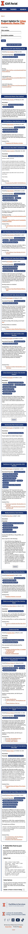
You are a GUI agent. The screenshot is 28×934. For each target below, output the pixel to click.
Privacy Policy (8, 926)
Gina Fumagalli (10, 575)
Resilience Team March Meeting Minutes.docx (15, 289)
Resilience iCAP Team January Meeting (14, 295)
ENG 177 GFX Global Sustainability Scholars (13, 640)
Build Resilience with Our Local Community (13, 523)
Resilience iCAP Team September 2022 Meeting (14, 465)
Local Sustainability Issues (9, 480)
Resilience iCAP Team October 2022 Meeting (14, 334)
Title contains (5, 30)
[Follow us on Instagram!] (13, 921)
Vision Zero (18, 198)
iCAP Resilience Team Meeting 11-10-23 (14, 187)
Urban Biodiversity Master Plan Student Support (14, 373)
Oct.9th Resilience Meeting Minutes (14, 837)
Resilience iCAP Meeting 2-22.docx (14, 143)
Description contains (7, 35)
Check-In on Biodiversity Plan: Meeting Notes (14, 602)
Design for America (7, 530)
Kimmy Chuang (10, 663)
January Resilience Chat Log (12, 703)
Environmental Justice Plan (9, 478)
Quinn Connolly (10, 151)
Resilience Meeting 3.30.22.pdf (13, 596)
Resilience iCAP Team (19, 54)
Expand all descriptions (14, 44)
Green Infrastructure (8, 271)
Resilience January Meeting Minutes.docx (16, 329)
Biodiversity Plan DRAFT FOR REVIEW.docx (16, 183)
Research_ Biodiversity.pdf (12, 653)
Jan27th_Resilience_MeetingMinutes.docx (16, 701)
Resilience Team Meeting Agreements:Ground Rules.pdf (16, 507)
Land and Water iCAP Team (9, 387)
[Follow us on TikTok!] (22, 921)
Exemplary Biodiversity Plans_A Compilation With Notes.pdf (16, 650)
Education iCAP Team (20, 385)
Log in (13, 929)
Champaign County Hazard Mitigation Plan (13, 800)
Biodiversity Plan (14, 629)
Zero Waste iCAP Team (8, 389)
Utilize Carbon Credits (8, 198)
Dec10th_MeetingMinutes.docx (13, 738)
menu (4, 9)
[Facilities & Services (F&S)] (14, 905)
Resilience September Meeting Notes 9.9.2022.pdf (16, 504)
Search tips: (5, 27)
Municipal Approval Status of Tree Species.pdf (15, 786)
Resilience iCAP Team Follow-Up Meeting (14, 792)
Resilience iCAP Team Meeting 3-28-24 (14, 48)
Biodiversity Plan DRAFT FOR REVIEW (14, 148)
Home (2, 16)
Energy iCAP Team (7, 393)
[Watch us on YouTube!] (18, 921)
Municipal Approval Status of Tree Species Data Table (14, 746)
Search (23, 9)
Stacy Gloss (9, 516)
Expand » (14, 419)
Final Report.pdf (10, 652)
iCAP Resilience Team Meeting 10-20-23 (14, 232)
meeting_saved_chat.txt (11, 741)
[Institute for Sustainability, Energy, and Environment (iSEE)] (14, 914)
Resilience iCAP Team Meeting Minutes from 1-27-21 (14, 659)
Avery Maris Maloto (11, 606)
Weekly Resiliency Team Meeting (14, 513)
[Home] (2, 3)
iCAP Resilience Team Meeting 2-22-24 (14, 121)
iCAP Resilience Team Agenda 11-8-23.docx (16, 226)
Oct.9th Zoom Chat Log (11, 838)
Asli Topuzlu (10, 261)
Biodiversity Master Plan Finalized (14, 96)
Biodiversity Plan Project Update (14, 425)
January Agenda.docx (11, 699)
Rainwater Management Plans (10, 268)
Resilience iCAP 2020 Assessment (14, 839)
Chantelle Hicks (10, 633)
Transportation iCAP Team (9, 391)
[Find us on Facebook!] (4, 921)
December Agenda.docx (11, 740)
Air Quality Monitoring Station (10, 131)
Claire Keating (10, 52)
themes (13, 9)
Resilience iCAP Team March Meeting (14, 258)
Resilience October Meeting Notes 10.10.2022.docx (16, 367)
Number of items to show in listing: (13, 889)
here (3, 322)
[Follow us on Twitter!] (8, 921)
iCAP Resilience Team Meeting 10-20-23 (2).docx (15, 253)
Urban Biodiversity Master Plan (13, 22)
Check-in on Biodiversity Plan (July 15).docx (16, 624)
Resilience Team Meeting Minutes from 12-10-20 (14, 708)
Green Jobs (19, 480)
